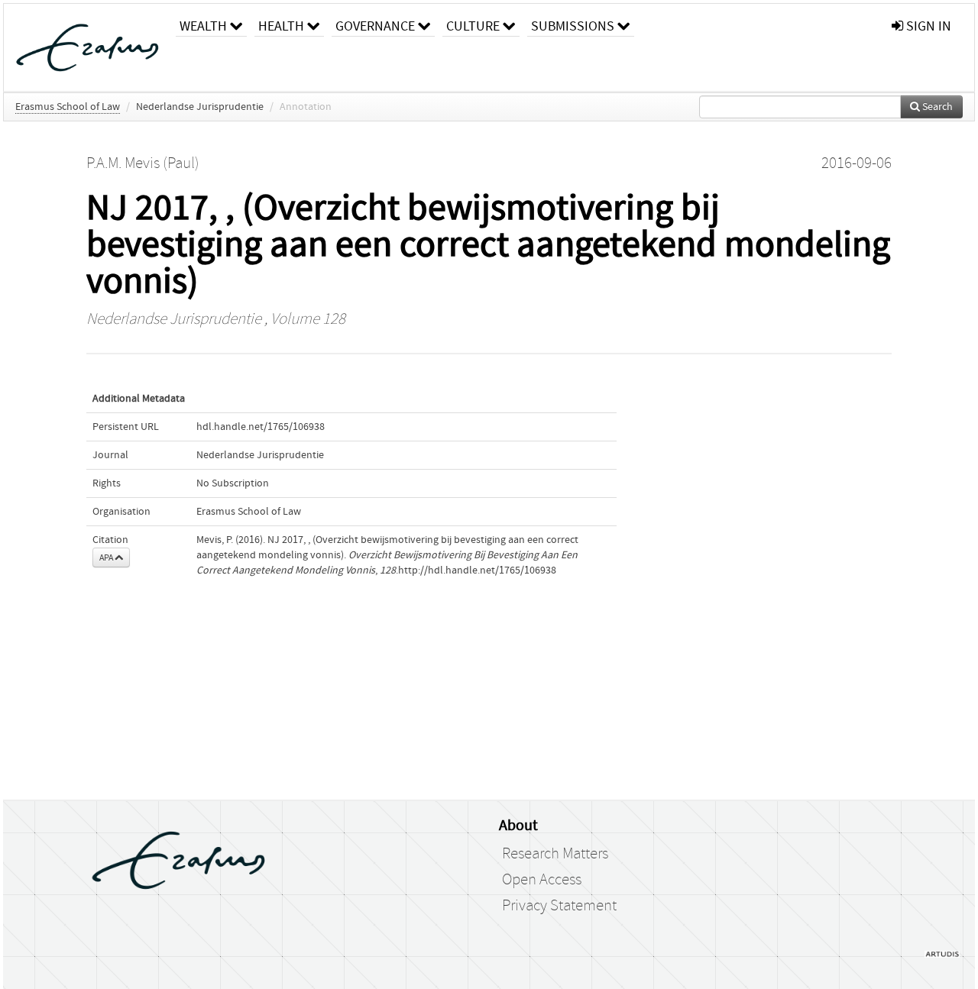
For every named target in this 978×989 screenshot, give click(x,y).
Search (936, 107)
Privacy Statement (559, 906)
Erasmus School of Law (67, 107)
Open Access (541, 880)
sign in (927, 26)
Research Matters (555, 854)
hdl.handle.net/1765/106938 (260, 427)
